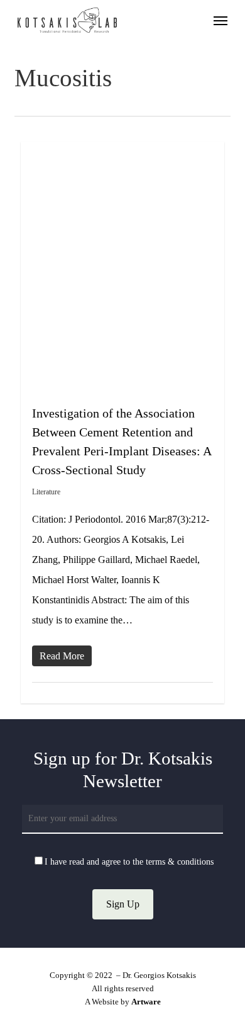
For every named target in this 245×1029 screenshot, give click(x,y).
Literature (46, 491)
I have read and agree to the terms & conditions (129, 862)
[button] (220, 20)
